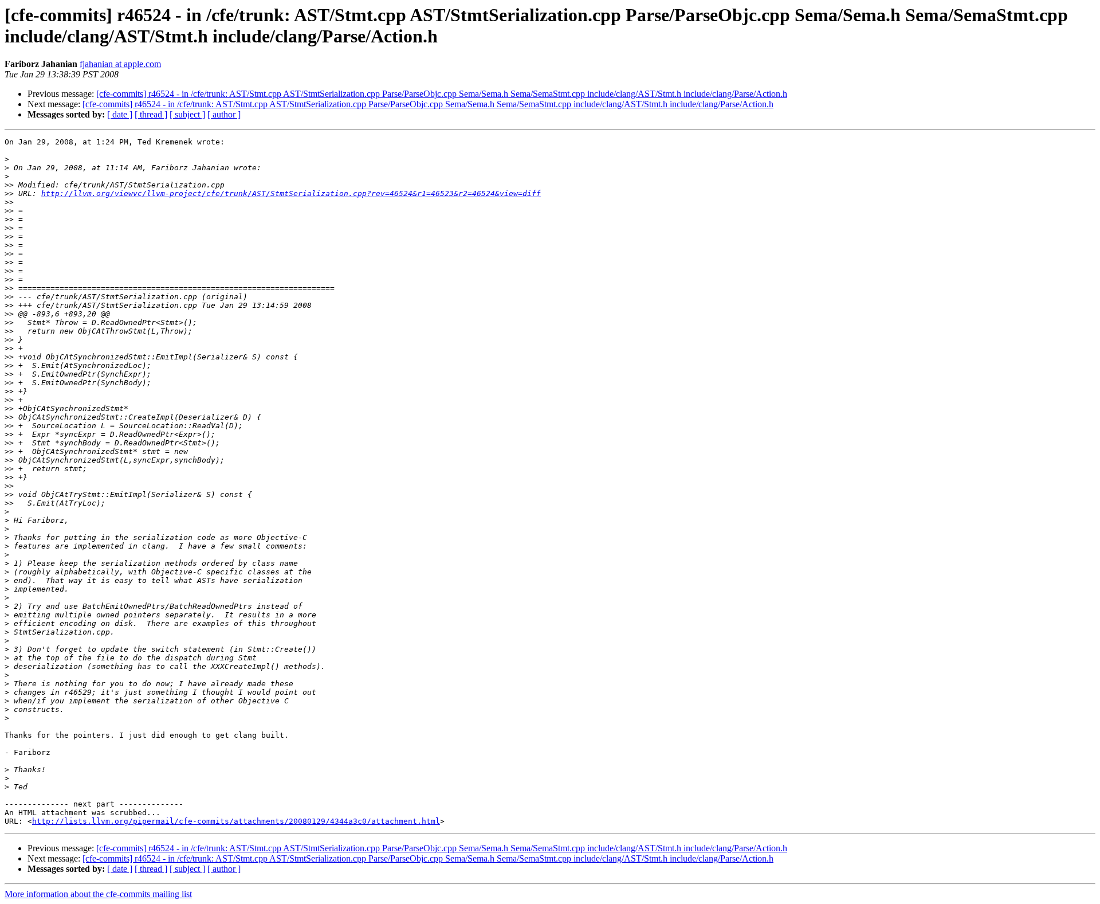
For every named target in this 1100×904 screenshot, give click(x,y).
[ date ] (119, 114)
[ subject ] (187, 114)
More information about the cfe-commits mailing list (98, 894)
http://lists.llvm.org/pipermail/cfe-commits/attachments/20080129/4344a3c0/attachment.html (236, 821)
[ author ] (224, 114)
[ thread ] (151, 114)
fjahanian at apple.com (120, 64)
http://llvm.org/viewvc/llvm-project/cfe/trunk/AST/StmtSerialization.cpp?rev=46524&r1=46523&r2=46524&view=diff (291, 193)
